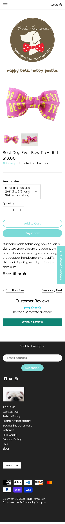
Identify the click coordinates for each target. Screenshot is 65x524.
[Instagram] (16, 379)
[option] (11, 139)
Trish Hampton (35, 499)
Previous (47, 290)
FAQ (5, 444)
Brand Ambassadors (17, 421)
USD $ (8, 465)
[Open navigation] (5, 5)
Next (59, 290)
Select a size (11, 181)
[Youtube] (10, 379)
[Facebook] (5, 379)
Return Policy (12, 416)
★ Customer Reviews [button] (61, 265)
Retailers (8, 430)
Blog (6, 449)
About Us (9, 407)
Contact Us (11, 412)
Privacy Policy (12, 439)
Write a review (32, 322)
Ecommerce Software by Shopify (24, 502)
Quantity (8, 203)
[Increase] (20, 210)
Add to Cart (32, 223)
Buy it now (32, 233)
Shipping (9, 163)
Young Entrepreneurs (17, 425)
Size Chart (10, 435)
